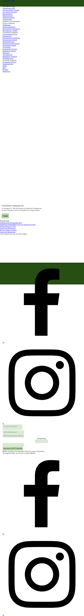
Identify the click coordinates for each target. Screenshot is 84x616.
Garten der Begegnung (8, 228)
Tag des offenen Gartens (8, 230)
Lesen (5, 216)
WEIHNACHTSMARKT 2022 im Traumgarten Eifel (18, 224)
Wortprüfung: (41, 438)
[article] (42, 211)
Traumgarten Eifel (9, 1)
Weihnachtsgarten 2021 (8, 226)
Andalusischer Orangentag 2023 (13, 206)
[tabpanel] (42, 451)
